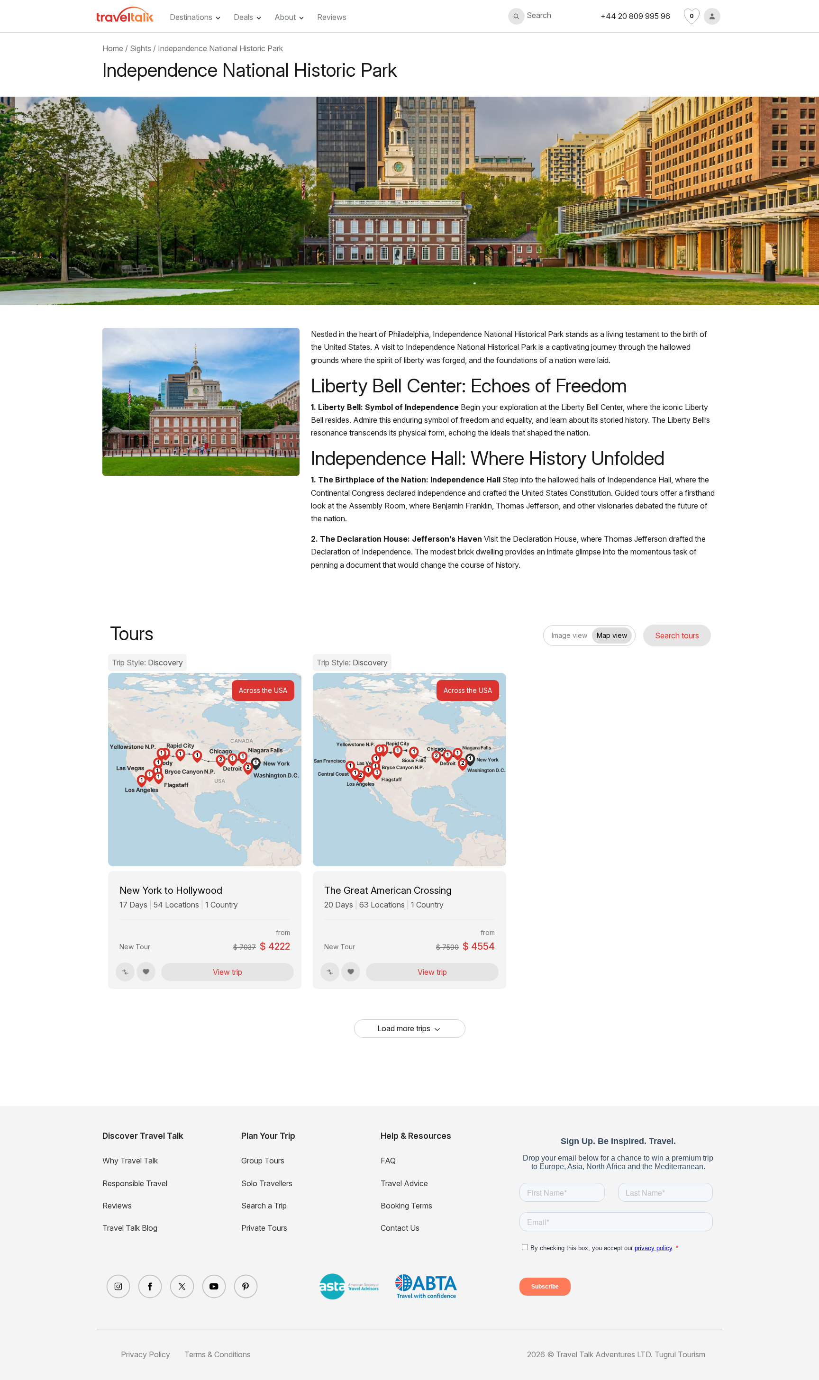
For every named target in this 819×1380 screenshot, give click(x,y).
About (285, 17)
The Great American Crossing (388, 890)
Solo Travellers (266, 1183)
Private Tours (264, 1228)
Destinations (191, 17)
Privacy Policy (145, 1354)
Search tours (677, 635)
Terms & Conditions (217, 1354)
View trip (227, 972)
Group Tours (262, 1160)
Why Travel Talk (130, 1160)
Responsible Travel (134, 1183)
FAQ (388, 1160)
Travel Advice (404, 1183)
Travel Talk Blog (129, 1228)
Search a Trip (264, 1205)
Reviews (331, 17)
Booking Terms (406, 1205)
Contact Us (400, 1228)
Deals (243, 17)
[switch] (551, 632)
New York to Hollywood (170, 890)
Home (112, 48)
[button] (529, 16)
